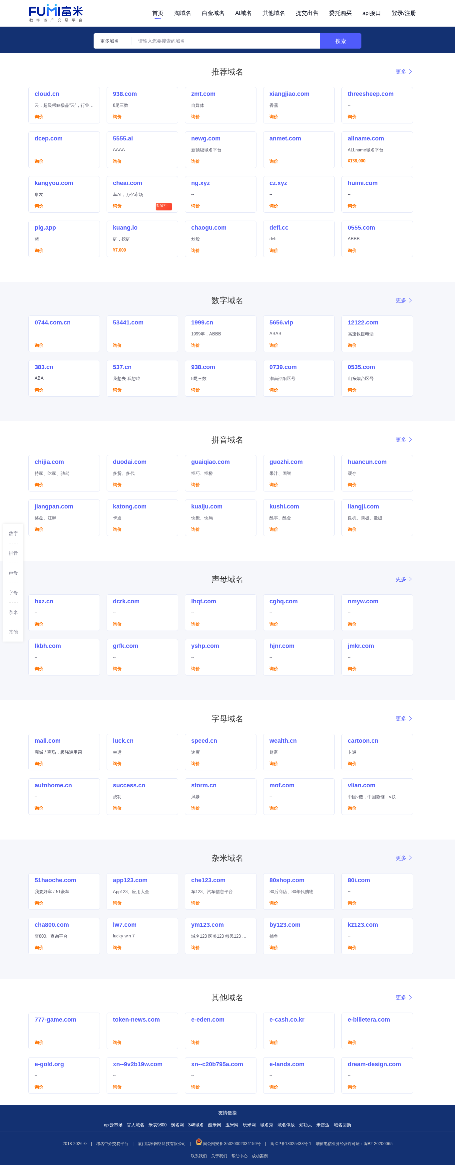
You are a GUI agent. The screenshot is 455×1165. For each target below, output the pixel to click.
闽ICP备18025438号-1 (290, 1143)
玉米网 (232, 1124)
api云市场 (113, 1124)
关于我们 (219, 1156)
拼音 (13, 553)
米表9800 (158, 1124)
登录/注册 (404, 13)
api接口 (371, 13)
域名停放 (286, 1124)
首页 (158, 13)
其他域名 (273, 13)
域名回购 (342, 1124)
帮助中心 (239, 1156)
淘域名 (182, 13)
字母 (13, 592)
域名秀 (266, 1124)
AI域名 (243, 13)
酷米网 (214, 1124)
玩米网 (249, 1124)
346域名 (196, 1124)
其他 (13, 631)
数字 (13, 533)
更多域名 (109, 41)
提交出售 (307, 13)
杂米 (13, 612)
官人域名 (135, 1124)
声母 (13, 572)
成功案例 (260, 1156)
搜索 (340, 41)
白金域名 (213, 13)
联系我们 (199, 1156)
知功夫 (305, 1124)
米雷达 (322, 1124)
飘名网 (177, 1124)
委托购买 (340, 13)
